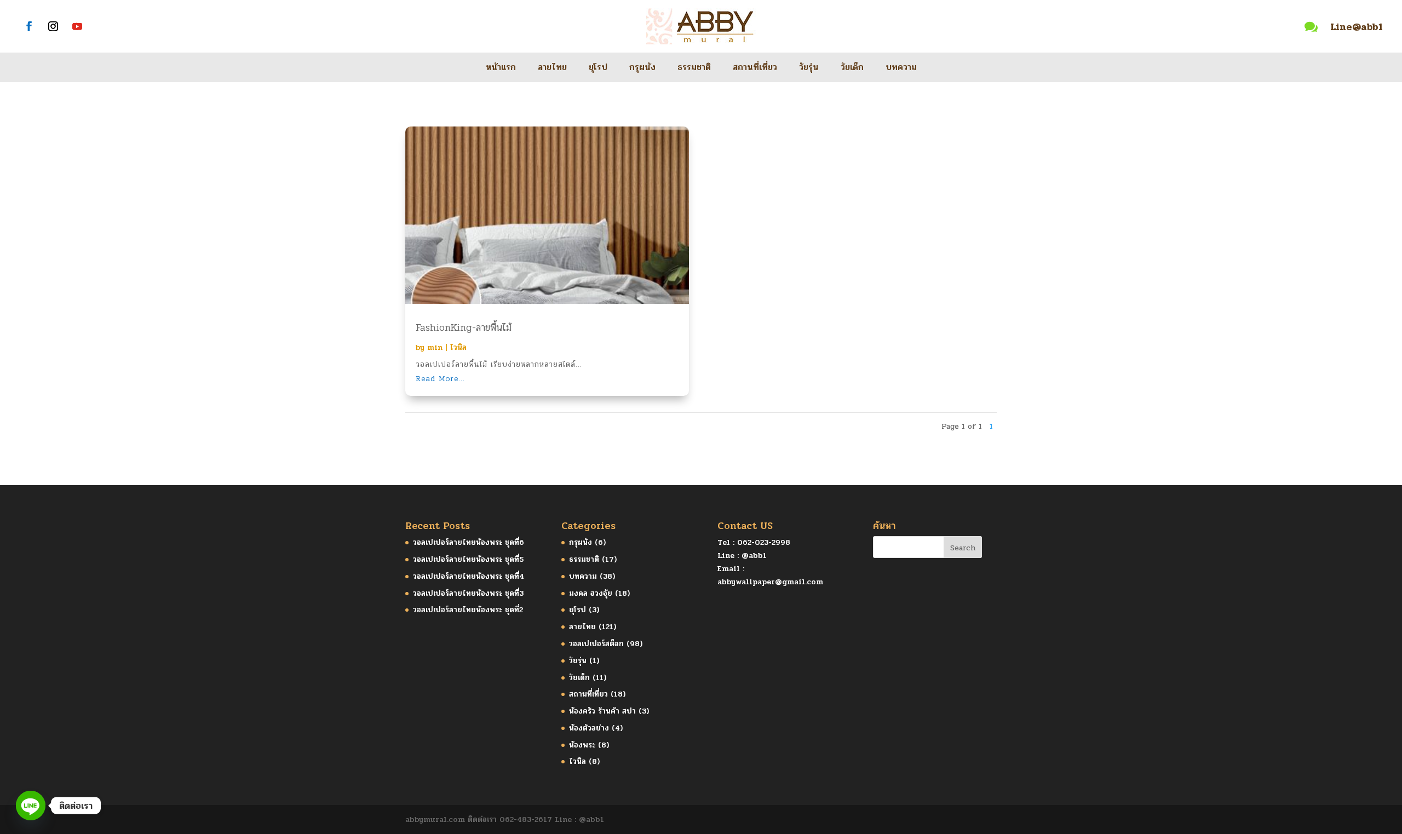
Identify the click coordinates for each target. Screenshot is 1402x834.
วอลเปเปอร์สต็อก (596, 643)
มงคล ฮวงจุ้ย (590, 593)
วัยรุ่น (809, 69)
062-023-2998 (763, 542)
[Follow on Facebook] (29, 26)
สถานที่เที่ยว (755, 69)
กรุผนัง (642, 69)
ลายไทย (552, 69)
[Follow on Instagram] (53, 26)
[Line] (30, 805)
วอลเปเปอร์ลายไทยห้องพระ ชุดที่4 (468, 576)
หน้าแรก (501, 69)
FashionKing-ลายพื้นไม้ (464, 327)
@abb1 (754, 555)
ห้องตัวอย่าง (589, 728)
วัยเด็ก (852, 69)
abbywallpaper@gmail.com (770, 582)
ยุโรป (598, 69)
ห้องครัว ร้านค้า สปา (602, 711)
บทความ (901, 69)
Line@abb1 (1356, 26)
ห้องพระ (582, 745)
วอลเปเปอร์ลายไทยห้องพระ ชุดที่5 (468, 559)
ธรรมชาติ (694, 69)
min (435, 347)
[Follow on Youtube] (77, 26)
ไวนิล (458, 347)
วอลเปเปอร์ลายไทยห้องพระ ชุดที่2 (468, 610)
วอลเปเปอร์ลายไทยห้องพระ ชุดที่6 (468, 542)
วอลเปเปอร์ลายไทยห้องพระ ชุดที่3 (468, 593)
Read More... (440, 378)
